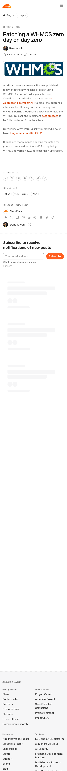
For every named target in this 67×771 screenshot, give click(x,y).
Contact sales (10, 699)
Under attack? (10, 719)
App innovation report (15, 738)
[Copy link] (44, 178)
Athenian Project (45, 699)
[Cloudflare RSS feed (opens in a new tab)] (5, 217)
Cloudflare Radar (12, 743)
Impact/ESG (42, 717)
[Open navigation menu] (61, 5)
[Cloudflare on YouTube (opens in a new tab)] (23, 217)
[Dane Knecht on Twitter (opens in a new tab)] (29, 224)
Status (6, 753)
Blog (5, 768)
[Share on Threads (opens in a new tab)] (38, 178)
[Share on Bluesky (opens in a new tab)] (25, 178)
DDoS (7, 194)
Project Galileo (43, 694)
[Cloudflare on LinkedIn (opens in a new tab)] (17, 217)
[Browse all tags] (62, 15)
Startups (7, 714)
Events (6, 763)
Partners (7, 704)
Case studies (9, 748)
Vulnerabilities (21, 194)
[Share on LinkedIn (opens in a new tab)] (18, 178)
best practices (50, 115)
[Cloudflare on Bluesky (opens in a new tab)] (41, 217)
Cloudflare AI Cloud (46, 743)
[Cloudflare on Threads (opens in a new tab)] (47, 217)
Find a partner (10, 709)
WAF (35, 194)
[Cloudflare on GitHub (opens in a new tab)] (35, 217)
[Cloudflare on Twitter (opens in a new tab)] (11, 217)
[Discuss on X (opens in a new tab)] (12, 178)
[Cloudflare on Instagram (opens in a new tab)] (29, 217)
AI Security (41, 748)
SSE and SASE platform (49, 738)
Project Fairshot (44, 712)
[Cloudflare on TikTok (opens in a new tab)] (52, 217)
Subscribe (55, 256)
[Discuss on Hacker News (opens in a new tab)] (5, 178)
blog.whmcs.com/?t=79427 (26, 133)
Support (7, 758)
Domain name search (15, 724)
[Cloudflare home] (6, 6)
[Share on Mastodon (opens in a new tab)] (31, 178)
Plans (5, 694)
